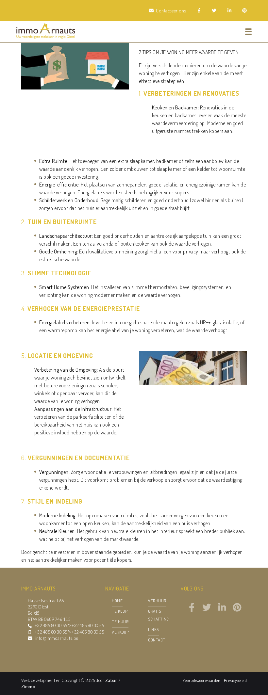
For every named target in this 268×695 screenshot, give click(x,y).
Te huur (120, 621)
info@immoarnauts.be (56, 638)
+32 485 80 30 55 (51, 625)
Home (117, 600)
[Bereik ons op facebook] (191, 609)
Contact (156, 639)
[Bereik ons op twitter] (206, 609)
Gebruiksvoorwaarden (202, 680)
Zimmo (28, 686)
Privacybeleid (235, 680)
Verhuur (157, 600)
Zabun (111, 680)
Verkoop (120, 632)
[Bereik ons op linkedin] (222, 609)
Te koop (119, 611)
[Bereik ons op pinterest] (237, 609)
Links (153, 629)
